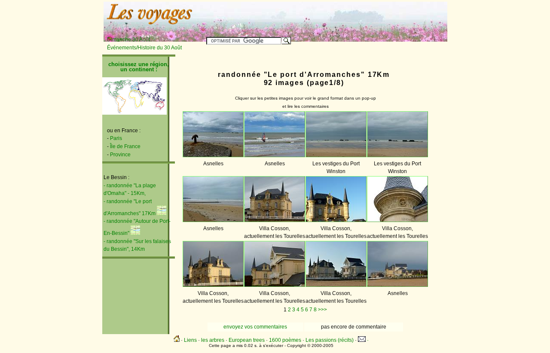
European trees (247, 340)
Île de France (125, 146)
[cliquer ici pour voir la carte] (161, 213)
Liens (190, 340)
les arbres (212, 340)
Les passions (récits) (330, 340)
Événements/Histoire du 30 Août (144, 48)
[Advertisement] (340, 16)
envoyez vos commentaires (255, 327)
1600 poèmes (285, 340)
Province (120, 155)
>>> (322, 310)
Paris (116, 138)
